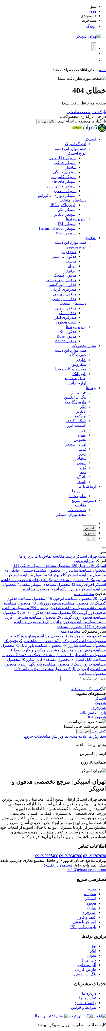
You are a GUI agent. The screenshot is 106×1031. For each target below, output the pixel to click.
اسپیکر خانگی (65, 163)
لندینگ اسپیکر (75, 144)
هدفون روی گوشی (61, 280)
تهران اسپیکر (75, 444)
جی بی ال (78, 392)
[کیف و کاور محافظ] (88, 689)
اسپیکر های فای (63, 181)
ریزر (82, 453)
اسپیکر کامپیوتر (63, 177)
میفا (83, 472)
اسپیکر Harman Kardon (57, 228)
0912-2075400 (46, 856)
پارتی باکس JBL (63, 205)
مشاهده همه (84, 561)
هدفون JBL (67, 331)
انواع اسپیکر (76, 153)
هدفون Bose (66, 336)
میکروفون (78, 364)
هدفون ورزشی (64, 299)
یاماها (81, 482)
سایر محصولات (83, 346)
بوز (83, 430)
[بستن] (104, 548)
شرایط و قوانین (83, 1007)
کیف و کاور (77, 355)
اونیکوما (79, 416)
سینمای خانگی (64, 172)
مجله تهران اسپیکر (71, 514)
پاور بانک (79, 374)
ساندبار (70, 167)
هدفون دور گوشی (62, 285)
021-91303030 (94, 856)
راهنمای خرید (85, 1003)
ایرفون (70, 270)
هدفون (90, 238)
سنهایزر (80, 458)
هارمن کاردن (75, 402)
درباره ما (79, 491)
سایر (91, 538)
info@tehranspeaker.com (86, 870)
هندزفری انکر (65, 317)
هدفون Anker (65, 341)
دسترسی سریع (84, 500)
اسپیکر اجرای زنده (61, 186)
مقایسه (80, 505)
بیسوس (80, 439)
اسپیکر (90, 139)
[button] (48, 6)
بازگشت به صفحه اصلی (86, 112)
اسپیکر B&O (66, 233)
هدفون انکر (67, 313)
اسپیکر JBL (67, 224)
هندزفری (69, 252)
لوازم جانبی (77, 383)
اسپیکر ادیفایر (65, 214)
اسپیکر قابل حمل (62, 158)
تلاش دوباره (46, 121)
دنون (82, 449)
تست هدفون (66, 322)
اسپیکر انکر (67, 209)
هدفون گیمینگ (64, 275)
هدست (70, 261)
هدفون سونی (65, 308)
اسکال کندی (76, 421)
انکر (83, 406)
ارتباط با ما (87, 486)
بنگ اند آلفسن (75, 397)
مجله (92, 889)
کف (83, 467)
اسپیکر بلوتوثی (84, 922)
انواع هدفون (76, 247)
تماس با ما (77, 496)
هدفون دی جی (64, 294)
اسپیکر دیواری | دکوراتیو (57, 195)
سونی (81, 463)
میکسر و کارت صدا (70, 369)
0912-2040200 (70, 856)
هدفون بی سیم (64, 256)
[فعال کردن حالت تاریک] (93, 46)
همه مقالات (77, 510)
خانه (102, 70)
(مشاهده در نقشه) (58, 865)
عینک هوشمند (75, 378)
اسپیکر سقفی (65, 191)
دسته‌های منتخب (72, 200)
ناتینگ (81, 477)
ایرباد (72, 266)
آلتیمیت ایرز (76, 425)
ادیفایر (81, 411)
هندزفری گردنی (63, 289)
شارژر (81, 360)
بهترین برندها (76, 219)
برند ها (91, 388)
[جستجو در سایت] (104, 37)
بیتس (82, 435)
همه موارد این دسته (70, 148)
